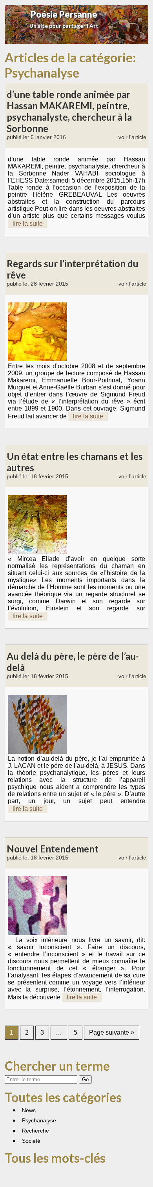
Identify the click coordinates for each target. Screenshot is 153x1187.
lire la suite (28, 223)
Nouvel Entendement (52, 848)
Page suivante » (111, 1032)
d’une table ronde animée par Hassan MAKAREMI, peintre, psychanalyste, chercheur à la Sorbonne (69, 111)
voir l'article (132, 137)
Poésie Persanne (64, 14)
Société (31, 1141)
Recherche (35, 1130)
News (29, 1110)
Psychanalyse (39, 1120)
